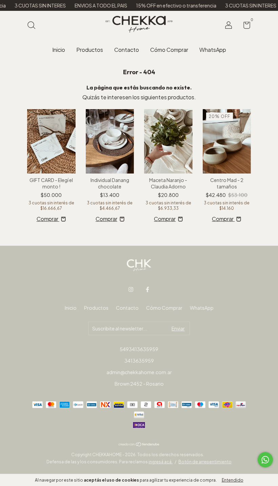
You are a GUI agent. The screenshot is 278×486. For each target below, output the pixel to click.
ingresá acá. (160, 461)
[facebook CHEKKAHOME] (147, 289)
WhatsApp (212, 49)
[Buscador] (33, 25)
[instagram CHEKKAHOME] (131, 289)
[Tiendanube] (139, 444)
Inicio (58, 49)
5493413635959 (139, 349)
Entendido (232, 480)
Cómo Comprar (169, 49)
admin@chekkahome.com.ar (139, 372)
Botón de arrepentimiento (205, 461)
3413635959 (139, 361)
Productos (89, 49)
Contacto (126, 49)
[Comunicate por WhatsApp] (265, 459)
